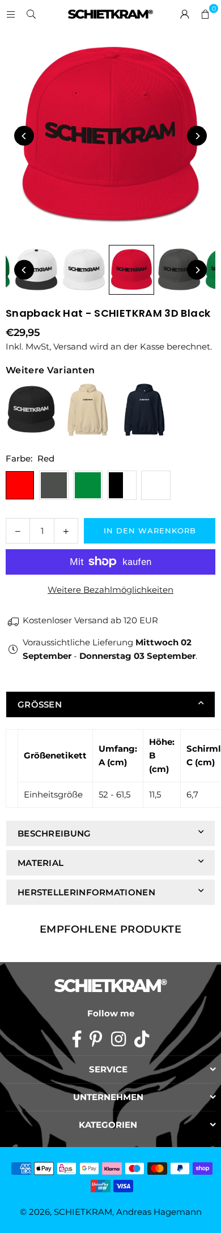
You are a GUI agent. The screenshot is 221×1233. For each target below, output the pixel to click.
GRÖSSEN (40, 704)
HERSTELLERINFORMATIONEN (86, 892)
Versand (70, 346)
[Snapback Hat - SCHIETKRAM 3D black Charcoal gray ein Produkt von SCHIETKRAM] (179, 270)
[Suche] (31, 13)
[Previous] (24, 136)
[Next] (197, 136)
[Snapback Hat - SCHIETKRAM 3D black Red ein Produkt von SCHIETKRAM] (131, 269)
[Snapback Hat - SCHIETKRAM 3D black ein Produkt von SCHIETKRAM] (36, 270)
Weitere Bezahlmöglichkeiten (110, 589)
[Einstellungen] (185, 14)
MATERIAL (40, 862)
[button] (205, 14)
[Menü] (11, 13)
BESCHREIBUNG (54, 833)
